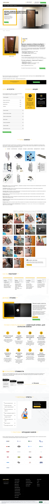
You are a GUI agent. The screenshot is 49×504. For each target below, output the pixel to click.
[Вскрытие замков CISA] (7, 446)
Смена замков (16, 497)
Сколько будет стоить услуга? (9, 425)
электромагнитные (7, 204)
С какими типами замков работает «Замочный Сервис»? (9, 406)
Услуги (5, 5)
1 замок (19, 382)
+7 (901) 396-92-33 (37, 2)
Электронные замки (17, 490)
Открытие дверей (5, 97)
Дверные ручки (17, 484)
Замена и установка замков (7, 116)
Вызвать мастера (43, 2)
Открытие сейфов (5, 125)
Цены (38, 482)
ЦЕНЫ (43, 5)
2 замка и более (20, 384)
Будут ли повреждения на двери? (9, 413)
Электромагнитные (17, 492)
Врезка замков (5, 119)
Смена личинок (28, 479)
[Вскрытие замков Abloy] (7, 441)
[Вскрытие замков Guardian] (41, 446)
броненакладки (13, 186)
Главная (4, 30)
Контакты (15, 5)
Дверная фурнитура (17, 487)
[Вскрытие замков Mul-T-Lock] (41, 441)
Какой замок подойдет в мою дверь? (9, 420)
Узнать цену (6, 22)
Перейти (41, 105)
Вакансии (11, 5)
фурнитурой (4, 189)
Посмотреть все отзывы (36, 319)
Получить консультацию (37, 406)
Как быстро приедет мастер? (9, 403)
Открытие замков (5, 110)
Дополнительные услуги (6, 128)
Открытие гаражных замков (7, 113)
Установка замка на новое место (5, 384)
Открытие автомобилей (6, 122)
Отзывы (8, 5)
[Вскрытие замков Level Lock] (19, 441)
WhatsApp (31, 65)
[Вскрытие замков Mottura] (30, 441)
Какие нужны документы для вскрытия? (9, 410)
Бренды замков (39, 479)
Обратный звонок (42, 68)
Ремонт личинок (17, 495)
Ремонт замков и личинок (5, 386)
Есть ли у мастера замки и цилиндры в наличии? (8, 416)
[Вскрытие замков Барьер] (30, 446)
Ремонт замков (17, 482)
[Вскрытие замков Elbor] (19, 446)
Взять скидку (30, 107)
